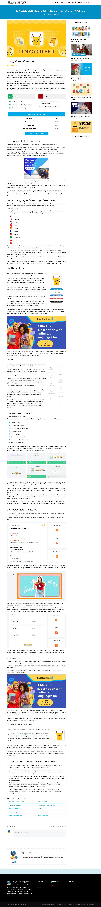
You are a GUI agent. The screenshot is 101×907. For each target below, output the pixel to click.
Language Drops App (14, 812)
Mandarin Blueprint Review (16, 801)
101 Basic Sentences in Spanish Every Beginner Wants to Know (81, 130)
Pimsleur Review (42, 801)
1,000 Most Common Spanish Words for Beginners (81, 34)
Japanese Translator (14, 808)
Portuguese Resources (14, 805)
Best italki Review (43, 812)
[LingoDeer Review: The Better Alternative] (36, 38)
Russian (40, 808)
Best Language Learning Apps (46, 805)
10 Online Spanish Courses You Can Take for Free (81, 53)
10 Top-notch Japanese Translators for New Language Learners (81, 72)
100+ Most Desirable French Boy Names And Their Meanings (81, 111)
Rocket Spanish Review (15, 815)
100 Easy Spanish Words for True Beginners (81, 92)
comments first (61, 826)
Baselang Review (43, 815)
